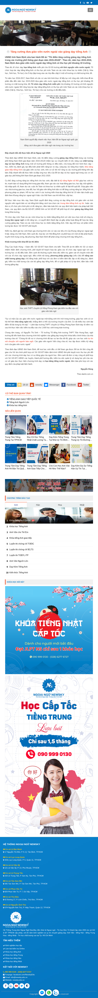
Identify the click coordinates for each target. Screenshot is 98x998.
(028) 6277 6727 (24, 972)
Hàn (38, 505)
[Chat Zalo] (56, 992)
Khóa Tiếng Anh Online (19, 520)
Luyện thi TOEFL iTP (18, 555)
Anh (16, 505)
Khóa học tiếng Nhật (13, 961)
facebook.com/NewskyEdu (24, 975)
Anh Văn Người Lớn (18, 561)
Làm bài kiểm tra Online (15, 949)
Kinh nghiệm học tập (13, 945)
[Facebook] (80, 3)
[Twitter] (91, 3)
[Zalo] (84, 3)
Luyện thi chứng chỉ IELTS (21, 549)
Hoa (60, 505)
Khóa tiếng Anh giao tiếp (20, 538)
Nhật (82, 505)
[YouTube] (88, 3)
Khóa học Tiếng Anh (18, 526)
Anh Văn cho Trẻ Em (18, 532)
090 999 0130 (10, 972)
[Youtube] (16, 985)
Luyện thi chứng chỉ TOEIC (21, 544)
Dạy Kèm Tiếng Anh (18, 567)
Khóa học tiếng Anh (18, 405)
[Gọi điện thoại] (49, 992)
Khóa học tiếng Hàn (13, 958)
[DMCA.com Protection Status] (27, 985)
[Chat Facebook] (42, 992)
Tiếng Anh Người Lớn (19, 402)
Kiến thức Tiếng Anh (18, 572)
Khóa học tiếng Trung (14, 955)
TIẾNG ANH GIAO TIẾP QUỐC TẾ (25, 399)
